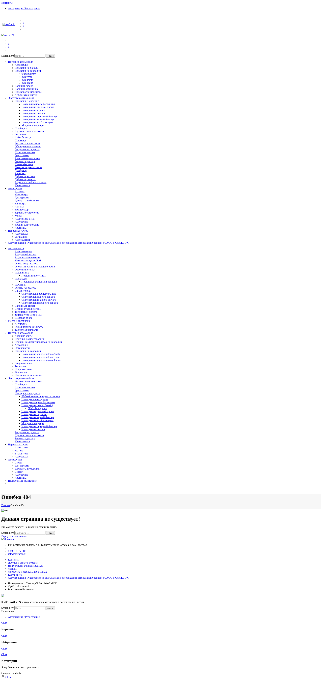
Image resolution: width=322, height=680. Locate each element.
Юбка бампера (23, 137)
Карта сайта (15, 574)
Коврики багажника (26, 88)
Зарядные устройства (27, 212)
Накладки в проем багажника (38, 104)
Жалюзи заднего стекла (28, 381)
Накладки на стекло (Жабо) (37, 405)
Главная (5, 505)
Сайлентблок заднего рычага (38, 296)
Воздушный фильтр (26, 254)
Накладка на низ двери (34, 399)
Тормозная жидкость (26, 329)
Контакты (13, 559)
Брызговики (22, 155)
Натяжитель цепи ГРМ (28, 260)
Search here (7, 55)
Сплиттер (20, 140)
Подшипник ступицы (33, 275)
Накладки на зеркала (33, 110)
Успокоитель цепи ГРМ (28, 314)
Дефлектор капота (25, 179)
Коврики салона (24, 85)
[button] (6, 677)
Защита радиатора (25, 161)
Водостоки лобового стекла (30, 182)
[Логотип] (7, 539)
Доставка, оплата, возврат (23, 562)
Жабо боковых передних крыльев (40, 396)
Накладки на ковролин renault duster (42, 360)
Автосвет (20, 173)
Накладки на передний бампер (39, 116)
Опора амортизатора (26, 263)
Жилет (18, 215)
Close (4, 622)
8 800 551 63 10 (16, 550)
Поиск (50, 56)
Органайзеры (22, 348)
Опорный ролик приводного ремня (35, 266)
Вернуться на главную (14, 536)
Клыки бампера (24, 164)
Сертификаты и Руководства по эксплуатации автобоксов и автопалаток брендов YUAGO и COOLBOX (68, 242)
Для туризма (22, 197)
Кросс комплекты (25, 152)
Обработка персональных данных (27, 571)
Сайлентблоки (23, 290)
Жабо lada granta (37, 408)
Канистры (20, 203)
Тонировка (21, 366)
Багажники (21, 236)
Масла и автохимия (19, 320)
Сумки (18, 462)
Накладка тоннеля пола (28, 91)
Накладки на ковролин (28, 70)
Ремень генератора (25, 287)
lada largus (27, 82)
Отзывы (12, 568)
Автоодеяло (21, 221)
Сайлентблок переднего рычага (39, 302)
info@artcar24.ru (17, 553)
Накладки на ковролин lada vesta (40, 357)
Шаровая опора (23, 317)
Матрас (19, 450)
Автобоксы (21, 233)
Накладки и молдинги (27, 101)
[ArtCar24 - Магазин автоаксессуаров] (9, 24)
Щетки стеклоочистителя (29, 131)
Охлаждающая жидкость (29, 326)
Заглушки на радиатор (27, 149)
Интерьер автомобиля (20, 61)
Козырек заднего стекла (28, 167)
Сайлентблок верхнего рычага (38, 293)
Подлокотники (23, 369)
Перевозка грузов (18, 230)
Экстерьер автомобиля (21, 98)
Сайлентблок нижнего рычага (38, 299)
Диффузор (20, 170)
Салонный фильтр (25, 305)
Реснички (20, 134)
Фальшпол (21, 372)
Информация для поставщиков (25, 565)
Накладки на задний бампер (37, 119)
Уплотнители (22, 185)
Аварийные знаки (25, 218)
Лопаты (19, 206)
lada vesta (26, 76)
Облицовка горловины (28, 146)
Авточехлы (21, 64)
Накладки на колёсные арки (37, 122)
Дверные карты (24, 335)
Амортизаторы (23, 251)
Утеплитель (21, 453)
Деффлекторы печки (26, 95)
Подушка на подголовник (29, 338)
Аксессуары (15, 188)
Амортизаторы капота (27, 158)
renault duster (28, 73)
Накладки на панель (26, 67)
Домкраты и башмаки (27, 200)
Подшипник (22, 272)
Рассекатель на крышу (27, 143)
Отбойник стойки (25, 269)
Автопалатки (22, 239)
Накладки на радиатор (34, 414)
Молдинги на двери (32, 125)
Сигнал (19, 471)
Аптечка (19, 191)
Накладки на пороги (33, 113)
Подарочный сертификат (22, 480)
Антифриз (20, 323)
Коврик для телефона (27, 224)
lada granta (27, 79)
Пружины (20, 284)
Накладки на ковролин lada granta (40, 354)
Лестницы (20, 227)
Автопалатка (22, 447)
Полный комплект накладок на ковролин (38, 342)
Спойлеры (21, 128)
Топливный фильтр (26, 311)
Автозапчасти (16, 248)
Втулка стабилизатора (27, 257)
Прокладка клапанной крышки (39, 281)
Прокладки (21, 278)
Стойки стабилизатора (28, 308)
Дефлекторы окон (25, 176)
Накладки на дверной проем (37, 107)
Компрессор (22, 209)
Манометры (21, 194)
